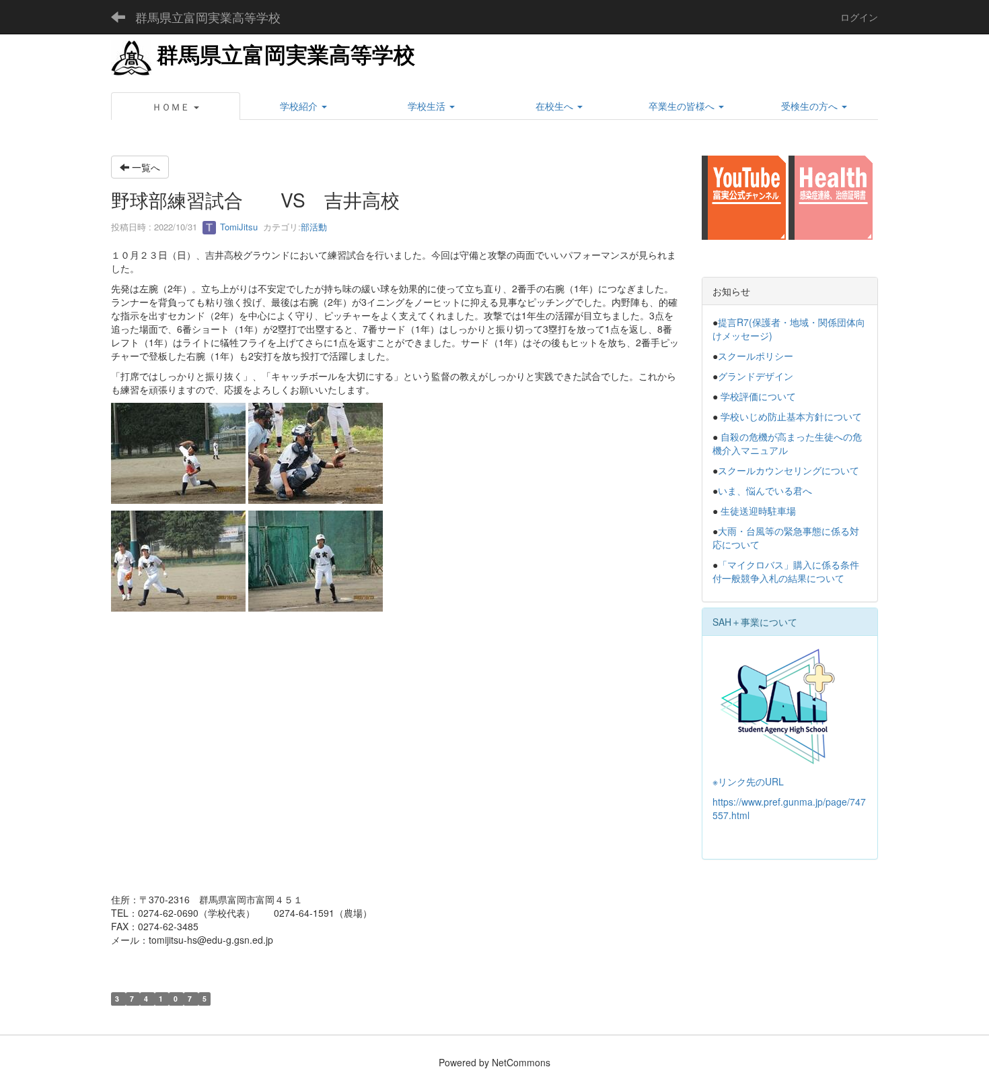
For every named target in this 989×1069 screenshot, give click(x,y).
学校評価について (758, 396)
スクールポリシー (755, 355)
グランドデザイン (755, 376)
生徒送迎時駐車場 (758, 510)
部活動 (314, 226)
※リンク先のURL (748, 781)
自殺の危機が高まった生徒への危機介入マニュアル (787, 443)
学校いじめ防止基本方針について (791, 416)
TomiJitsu (237, 226)
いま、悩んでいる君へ (765, 490)
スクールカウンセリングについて (788, 470)
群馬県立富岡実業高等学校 (208, 17)
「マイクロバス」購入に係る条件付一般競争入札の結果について (785, 571)
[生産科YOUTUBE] (744, 196)
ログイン (859, 17)
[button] (176, 106)
